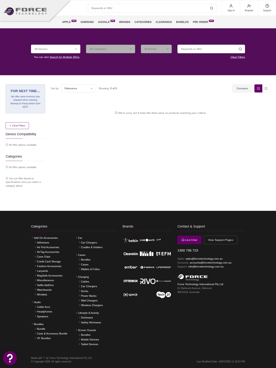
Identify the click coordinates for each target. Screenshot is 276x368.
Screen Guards (87, 330)
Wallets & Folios (90, 269)
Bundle (41, 328)
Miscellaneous (45, 280)
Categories (143, 21)
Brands (124, 21)
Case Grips (43, 256)
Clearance (164, 21)
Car (80, 237)
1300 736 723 (187, 250)
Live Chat (190, 239)
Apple (69, 21)
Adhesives (43, 242)
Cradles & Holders (92, 247)
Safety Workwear (91, 322)
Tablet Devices (89, 344)
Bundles (182, 21)
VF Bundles (44, 338)
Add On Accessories (46, 237)
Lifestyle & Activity (88, 312)
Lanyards (42, 270)
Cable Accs (43, 306)
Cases (81, 254)
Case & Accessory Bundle (52, 333)
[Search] (240, 49)
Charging (83, 276)
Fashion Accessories (49, 266)
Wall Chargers (89, 300)
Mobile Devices (90, 339)
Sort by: (55, 88)
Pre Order (203, 21)
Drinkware (87, 317)
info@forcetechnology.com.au (206, 266)
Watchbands (44, 289)
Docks (84, 291)
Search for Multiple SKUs (64, 57)
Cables (85, 281)
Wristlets (42, 294)
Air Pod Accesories (48, 247)
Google (106, 21)
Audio (37, 302)
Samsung (87, 21)
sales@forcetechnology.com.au (204, 258)
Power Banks (89, 295)
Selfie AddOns (45, 285)
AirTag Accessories (48, 251)
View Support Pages (220, 239)
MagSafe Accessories (50, 275)
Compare (242, 88)
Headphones (44, 311)
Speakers (42, 316)
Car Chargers (89, 242)
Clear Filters (238, 57)
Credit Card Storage (49, 261)
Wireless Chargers (92, 305)
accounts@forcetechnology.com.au (211, 262)
